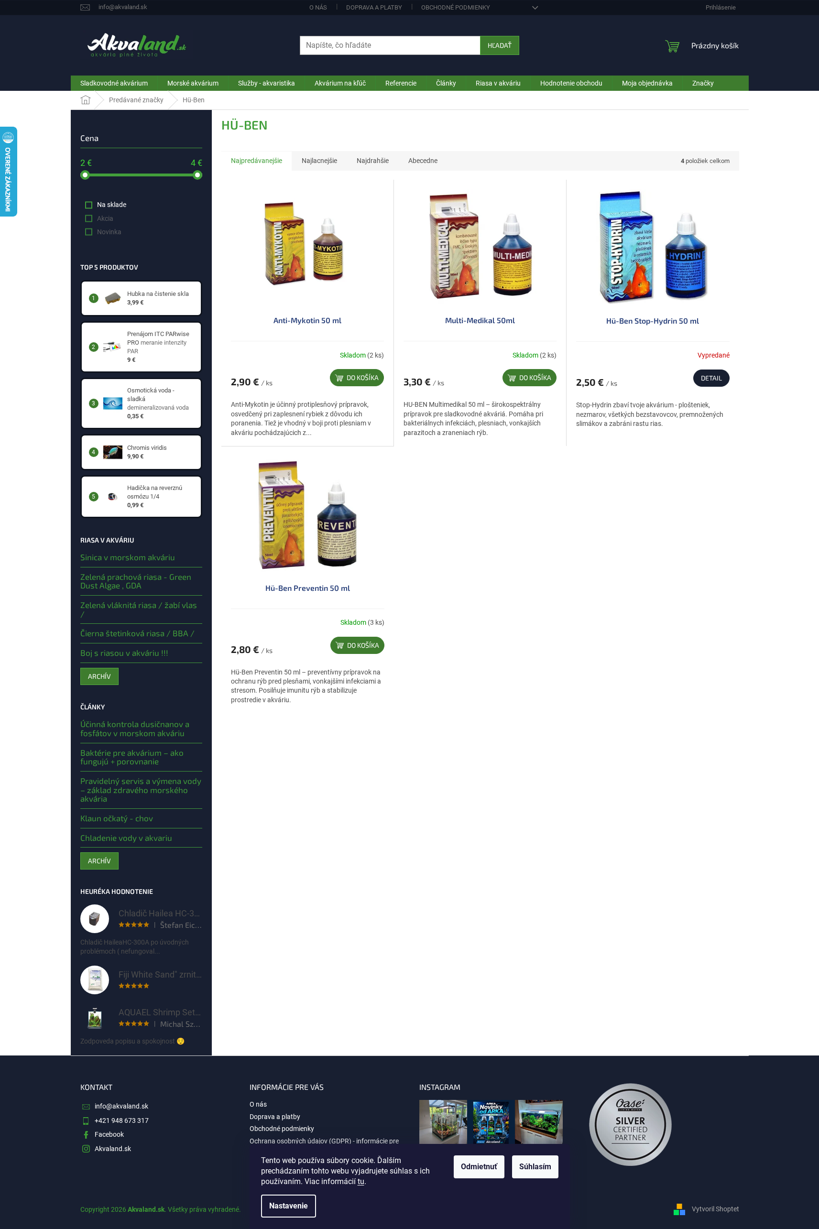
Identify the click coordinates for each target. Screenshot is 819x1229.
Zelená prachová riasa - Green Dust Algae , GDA (135, 581)
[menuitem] (114, 83)
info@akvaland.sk (121, 1106)
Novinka (109, 232)
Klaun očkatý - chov (116, 818)
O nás (318, 7)
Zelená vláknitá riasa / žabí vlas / (138, 609)
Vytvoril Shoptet (715, 1209)
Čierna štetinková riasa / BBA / (137, 633)
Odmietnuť (479, 1166)
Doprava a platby (374, 7)
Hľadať (500, 45)
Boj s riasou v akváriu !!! (124, 652)
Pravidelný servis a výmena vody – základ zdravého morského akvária (140, 789)
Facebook (109, 1134)
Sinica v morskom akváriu (127, 557)
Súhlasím (535, 1166)
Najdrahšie (373, 160)
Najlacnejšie (319, 160)
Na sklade (111, 204)
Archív (99, 676)
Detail (711, 378)
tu (361, 1181)
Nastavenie (288, 1205)
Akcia (105, 218)
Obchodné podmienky (455, 7)
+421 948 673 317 (122, 1120)
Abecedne (422, 160)
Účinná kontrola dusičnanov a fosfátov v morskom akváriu (134, 728)
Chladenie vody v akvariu (126, 837)
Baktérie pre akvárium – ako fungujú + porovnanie (132, 757)
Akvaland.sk (113, 1149)
